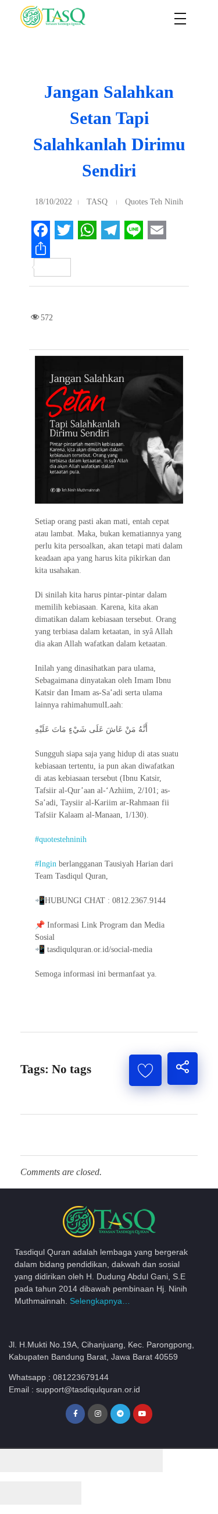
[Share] (61, 1460)
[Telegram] (120, 1414)
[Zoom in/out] (142, 1460)
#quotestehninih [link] (61, 839)
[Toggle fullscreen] (101, 1460)
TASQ (97, 201)
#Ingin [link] (45, 863)
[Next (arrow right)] (61, 1493)
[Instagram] (98, 1414)
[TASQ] (66, 17)
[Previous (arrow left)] (20, 1493)
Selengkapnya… (100, 1301)
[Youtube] (143, 1414)
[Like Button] (145, 1070)
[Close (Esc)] (20, 1460)
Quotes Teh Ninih (154, 201)
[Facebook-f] (75, 1414)
